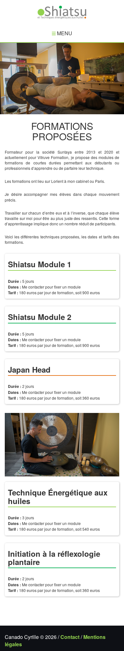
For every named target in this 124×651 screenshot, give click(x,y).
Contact (69, 637)
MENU (64, 33)
